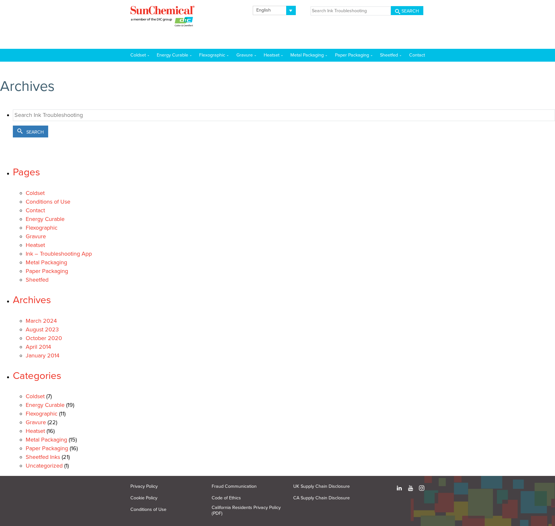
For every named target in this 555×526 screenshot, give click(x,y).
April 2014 (38, 346)
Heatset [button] (271, 55)
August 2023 (42, 329)
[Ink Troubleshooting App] (162, 17)
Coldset (35, 193)
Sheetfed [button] (389, 55)
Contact (35, 210)
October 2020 (44, 338)
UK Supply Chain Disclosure (321, 486)
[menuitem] (274, 10)
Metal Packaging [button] (307, 55)
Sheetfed (37, 279)
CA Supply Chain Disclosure (321, 498)
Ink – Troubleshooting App (59, 253)
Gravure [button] (244, 55)
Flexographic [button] (212, 55)
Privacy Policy (144, 486)
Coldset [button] (138, 55)
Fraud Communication (234, 486)
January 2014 (42, 355)
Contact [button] (417, 55)
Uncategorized (44, 465)
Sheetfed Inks (43, 456)
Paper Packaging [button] (352, 55)
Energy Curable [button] (172, 55)
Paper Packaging (47, 271)
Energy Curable (45, 219)
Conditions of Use (48, 201)
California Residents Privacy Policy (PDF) (246, 510)
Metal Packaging (46, 262)
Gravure (36, 236)
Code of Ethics (226, 498)
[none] (274, 10)
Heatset (35, 245)
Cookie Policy (143, 498)
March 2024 (41, 320)
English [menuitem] (263, 10)
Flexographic (41, 227)
